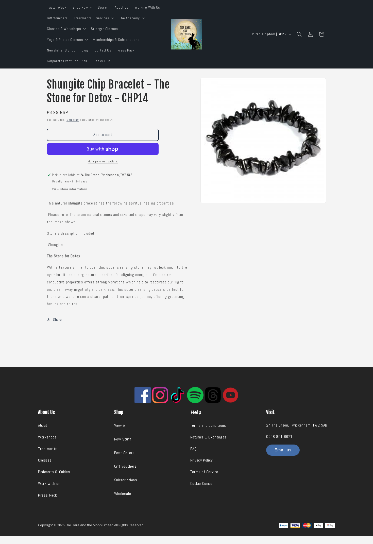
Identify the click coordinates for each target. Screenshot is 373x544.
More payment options (103, 161)
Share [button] (57, 319)
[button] (82, 7)
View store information (69, 189)
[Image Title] (142, 395)
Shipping (72, 120)
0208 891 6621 (279, 436)
